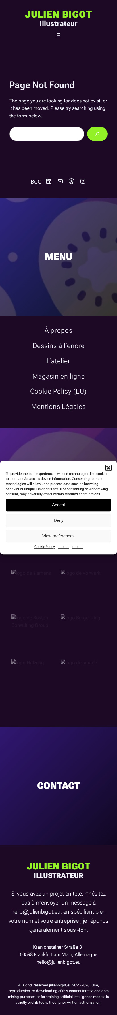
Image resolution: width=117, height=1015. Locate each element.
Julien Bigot (58, 14)
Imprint (63, 547)
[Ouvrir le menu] (58, 35)
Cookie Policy (44, 547)
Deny (59, 520)
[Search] (97, 134)
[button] (108, 468)
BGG (36, 181)
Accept (58, 504)
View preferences (58, 535)
